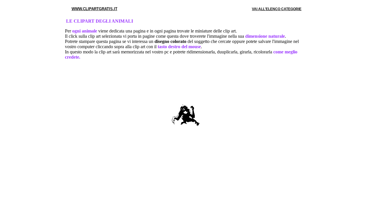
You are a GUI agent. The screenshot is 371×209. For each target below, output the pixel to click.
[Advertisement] (185, 83)
